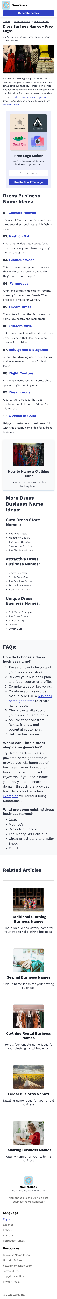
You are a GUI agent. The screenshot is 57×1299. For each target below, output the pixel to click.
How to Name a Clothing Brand (28, 473)
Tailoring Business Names (28, 1150)
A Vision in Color (22, 416)
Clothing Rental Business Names (28, 1035)
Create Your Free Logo (28, 182)
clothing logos (11, 104)
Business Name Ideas (16, 1254)
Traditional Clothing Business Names (28, 919)
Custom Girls (20, 326)
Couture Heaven (22, 213)
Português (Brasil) (14, 1240)
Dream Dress (20, 307)
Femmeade (19, 283)
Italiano (8, 1229)
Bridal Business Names (28, 1094)
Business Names (22, 21)
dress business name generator (32, 97)
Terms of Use (11, 1270)
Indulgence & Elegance (28, 350)
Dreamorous (19, 392)
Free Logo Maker (28, 156)
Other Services (41, 21)
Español (8, 1224)
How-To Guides (12, 1260)
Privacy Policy (11, 1281)
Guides (6, 21)
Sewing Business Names (28, 977)
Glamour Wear (21, 260)
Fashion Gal (19, 236)
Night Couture (21, 373)
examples (10, 796)
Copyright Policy (13, 1276)
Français (8, 1235)
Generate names (28, 13)
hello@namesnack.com (17, 1265)
